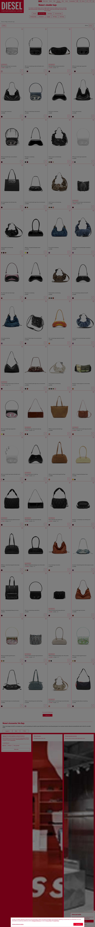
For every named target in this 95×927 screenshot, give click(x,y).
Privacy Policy (48, 920)
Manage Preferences (36, 920)
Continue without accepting (17, 924)
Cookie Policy (56, 920)
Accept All (78, 924)
